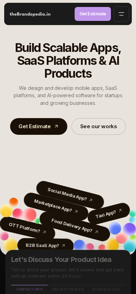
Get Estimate (93, 13)
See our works (98, 126)
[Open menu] (121, 14)
